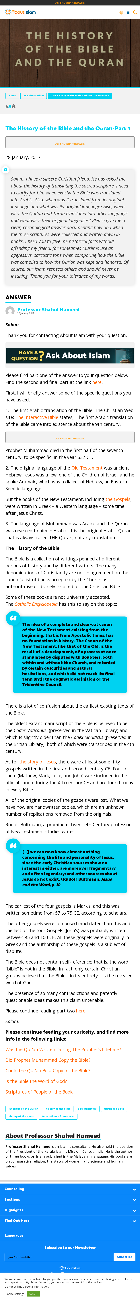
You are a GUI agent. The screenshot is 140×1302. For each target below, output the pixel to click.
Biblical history (87, 1109)
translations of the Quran (58, 1117)
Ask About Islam (33, 96)
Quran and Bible (114, 1109)
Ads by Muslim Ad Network (70, 2)
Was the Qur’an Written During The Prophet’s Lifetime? (63, 1049)
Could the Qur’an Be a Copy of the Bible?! (48, 1070)
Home (12, 96)
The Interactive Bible (36, 417)
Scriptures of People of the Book (39, 1092)
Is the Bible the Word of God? (36, 1081)
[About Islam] (20, 12)
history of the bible (58, 1109)
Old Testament (87, 468)
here (97, 382)
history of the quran (21, 1117)
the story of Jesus (37, 762)
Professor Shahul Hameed (48, 309)
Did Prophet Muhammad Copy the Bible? (47, 1060)
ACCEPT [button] (33, 1293)
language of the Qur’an (23, 1109)
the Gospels (118, 499)
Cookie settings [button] (14, 1293)
